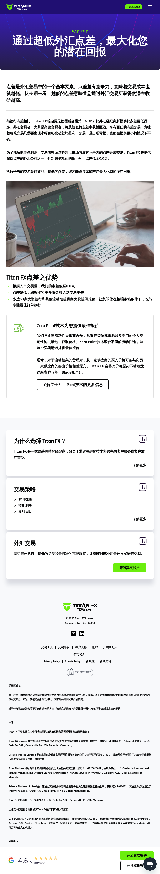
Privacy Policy (52, 661)
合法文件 (105, 661)
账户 (95, 647)
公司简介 (79, 654)
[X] (73, 633)
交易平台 (64, 647)
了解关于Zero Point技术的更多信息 (72, 384)
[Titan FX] (18, 7)
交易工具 (47, 647)
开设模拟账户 (137, 866)
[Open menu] (150, 7)
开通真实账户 (133, 7)
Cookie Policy (73, 661)
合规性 (90, 661)
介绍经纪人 (110, 647)
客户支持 (81, 647)
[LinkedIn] (81, 633)
